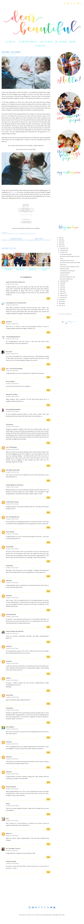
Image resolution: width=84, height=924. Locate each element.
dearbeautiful (22, 233)
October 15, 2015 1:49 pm (12, 548)
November (63, 250)
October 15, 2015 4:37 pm (12, 633)
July (61, 285)
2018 (60, 240)
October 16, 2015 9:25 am (12, 743)
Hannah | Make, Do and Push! (15, 631)
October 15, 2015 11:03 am (12, 396)
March (62, 293)
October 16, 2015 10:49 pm (12, 805)
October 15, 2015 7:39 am (12, 305)
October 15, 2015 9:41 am (12, 338)
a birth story (63, 264)
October (62, 252)
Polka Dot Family (11, 861)
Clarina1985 (9, 546)
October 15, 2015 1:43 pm (12, 533)
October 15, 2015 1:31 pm (12, 519)
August (62, 283)
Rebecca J (9, 833)
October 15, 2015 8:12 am (12, 323)
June (61, 287)
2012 (60, 303)
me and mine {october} (66, 254)
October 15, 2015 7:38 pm (12, 648)
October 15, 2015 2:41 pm (12, 597)
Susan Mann (9, 695)
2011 (60, 305)
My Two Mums (10, 381)
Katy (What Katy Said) (12, 470)
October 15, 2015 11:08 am (12, 411)
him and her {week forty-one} (67, 277)
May (61, 289)
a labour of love (64, 274)
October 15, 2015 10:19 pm (12, 697)
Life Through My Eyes (12, 517)
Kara (7, 818)
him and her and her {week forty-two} (69, 266)
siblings (27, 233)
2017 (60, 242)
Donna (8, 803)
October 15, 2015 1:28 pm (12, 504)
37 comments (5, 232)
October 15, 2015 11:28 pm (12, 710)
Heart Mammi (10, 532)
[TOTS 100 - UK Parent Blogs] (69, 321)
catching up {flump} (65, 272)
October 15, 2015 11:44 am (12, 426)
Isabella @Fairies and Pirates (14, 485)
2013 (60, 301)
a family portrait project (13, 233)
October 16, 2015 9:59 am (12, 758)
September (63, 281)
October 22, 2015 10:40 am (12, 863)
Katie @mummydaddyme (13, 409)
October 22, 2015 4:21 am (12, 850)
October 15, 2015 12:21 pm (12, 472)
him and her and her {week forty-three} (70, 262)
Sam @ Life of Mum (11, 394)
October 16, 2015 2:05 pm (12, 788)
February (62, 295)
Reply (48, 298)
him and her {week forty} (66, 279)
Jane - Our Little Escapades (14, 368)
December (63, 248)
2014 (60, 299)
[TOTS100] (69, 322)
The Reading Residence (13, 336)
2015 (60, 246)
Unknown (9, 321)
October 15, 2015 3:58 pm (12, 616)
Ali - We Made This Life (13, 848)
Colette (8, 678)
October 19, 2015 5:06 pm (12, 835)
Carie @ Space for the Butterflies (16, 303)
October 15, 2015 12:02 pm (12, 449)
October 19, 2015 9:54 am (12, 820)
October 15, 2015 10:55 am (12, 383)
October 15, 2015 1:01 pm (12, 487)
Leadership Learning (12, 502)
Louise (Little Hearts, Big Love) (15, 282)
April (61, 291)
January (62, 297)
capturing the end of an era (67, 260)
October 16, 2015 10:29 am (12, 773)
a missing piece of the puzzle (67, 270)
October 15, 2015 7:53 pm (12, 663)
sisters (61, 258)
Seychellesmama (11, 614)
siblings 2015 (33, 233)
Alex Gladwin (10, 727)
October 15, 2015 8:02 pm (12, 680)
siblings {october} (64, 268)
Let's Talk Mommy (11, 447)
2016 (60, 244)
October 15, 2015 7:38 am (12, 284)
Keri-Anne (14, 192)
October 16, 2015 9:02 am (12, 729)
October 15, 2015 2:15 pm (12, 567)
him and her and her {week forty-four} (69, 256)
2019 (60, 238)
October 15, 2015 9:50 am (12, 370)
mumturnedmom (11, 786)
